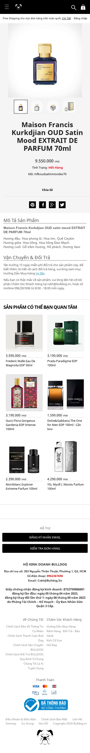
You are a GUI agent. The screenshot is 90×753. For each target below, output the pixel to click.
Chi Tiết (66, 18)
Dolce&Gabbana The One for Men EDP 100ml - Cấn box (64, 424)
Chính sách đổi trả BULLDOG (24, 654)
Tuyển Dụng (35, 668)
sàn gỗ (43, 723)
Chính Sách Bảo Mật (54, 719)
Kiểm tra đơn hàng (45, 548)
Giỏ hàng (82, 5)
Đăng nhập (80, 18)
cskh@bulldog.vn (50, 580)
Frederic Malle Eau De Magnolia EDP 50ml (20, 363)
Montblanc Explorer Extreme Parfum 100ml (21, 486)
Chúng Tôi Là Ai (33, 664)
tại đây (40, 273)
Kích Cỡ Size (54, 640)
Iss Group (27, 723)
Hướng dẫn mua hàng (61, 626)
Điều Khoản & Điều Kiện (21, 719)
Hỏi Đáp (52, 645)
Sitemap (11, 723)
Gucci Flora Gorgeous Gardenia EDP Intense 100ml (21, 424)
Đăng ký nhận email (45, 537)
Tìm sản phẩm (73, 5)
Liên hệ (77, 719)
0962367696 (55, 576)
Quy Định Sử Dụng (31, 659)
